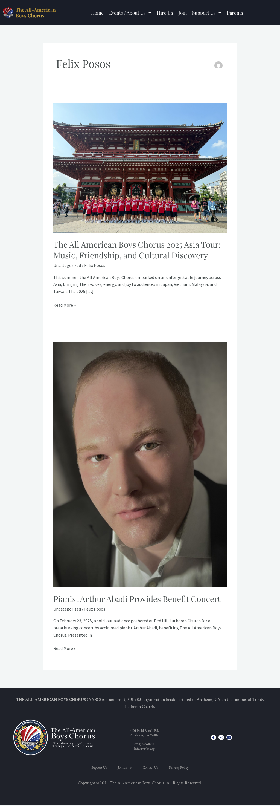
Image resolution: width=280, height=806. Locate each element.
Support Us (204, 13)
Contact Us (150, 767)
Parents (235, 13)
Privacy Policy (179, 767)
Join (183, 13)
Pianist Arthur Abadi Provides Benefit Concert (137, 598)
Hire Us (165, 13)
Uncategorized (67, 265)
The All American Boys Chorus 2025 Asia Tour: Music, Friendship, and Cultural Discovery (137, 250)
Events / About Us (127, 13)
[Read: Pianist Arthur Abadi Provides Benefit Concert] (139, 464)
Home (97, 13)
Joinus (122, 767)
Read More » (64, 305)
